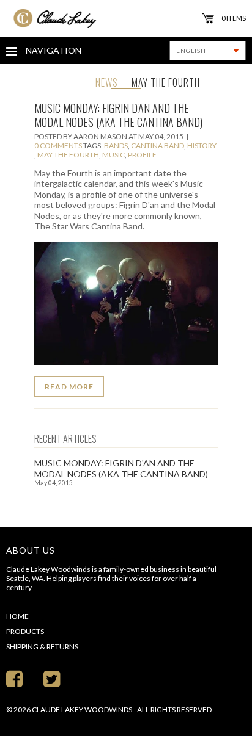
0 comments (58, 145)
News (106, 82)
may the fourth (68, 154)
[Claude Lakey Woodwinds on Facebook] (14, 678)
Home (17, 616)
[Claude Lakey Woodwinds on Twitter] (51, 678)
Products (25, 631)
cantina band (157, 145)
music (113, 154)
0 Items (233, 18)
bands (116, 145)
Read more (69, 386)
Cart (208, 18)
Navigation (52, 50)
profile (142, 154)
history (202, 145)
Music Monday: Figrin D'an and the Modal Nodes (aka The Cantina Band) (118, 115)
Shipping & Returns (42, 646)
